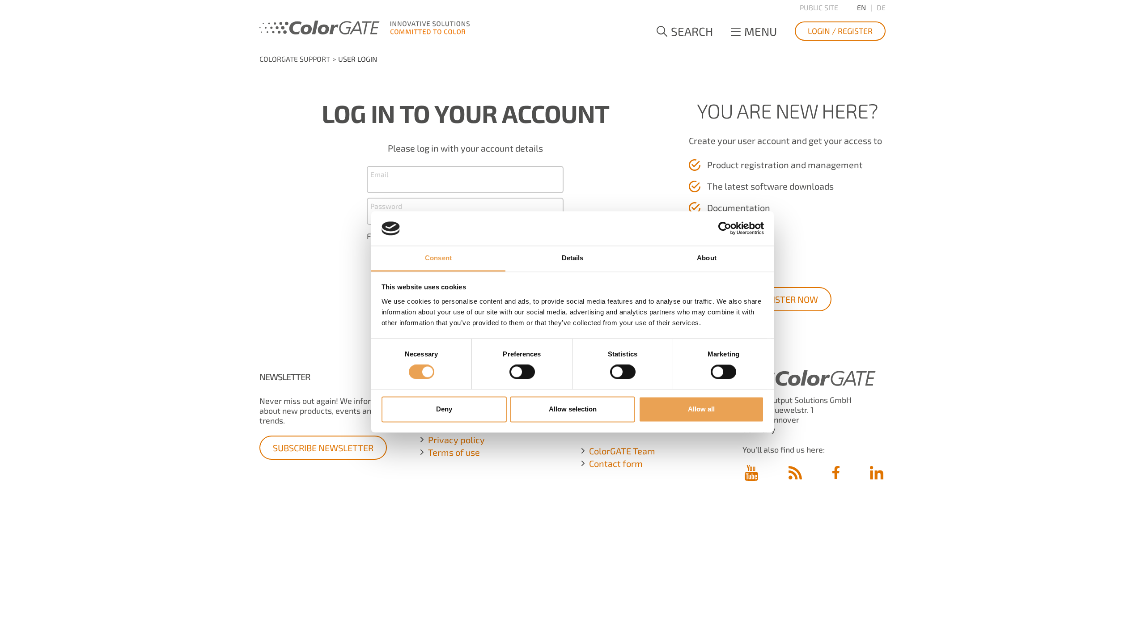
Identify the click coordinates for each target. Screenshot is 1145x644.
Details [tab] (573, 258)
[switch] (522, 372)
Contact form (616, 463)
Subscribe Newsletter (323, 447)
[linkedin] (876, 472)
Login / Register (840, 31)
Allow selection (573, 409)
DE (881, 7)
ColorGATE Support (294, 59)
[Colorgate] (364, 26)
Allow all (701, 409)
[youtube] (751, 473)
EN (861, 7)
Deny (444, 409)
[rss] (795, 472)
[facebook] (836, 472)
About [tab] (707, 258)
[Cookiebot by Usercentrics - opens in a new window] (725, 228)
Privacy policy (456, 439)
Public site (819, 7)
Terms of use (454, 452)
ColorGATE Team (622, 450)
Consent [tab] (438, 258)
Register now (787, 299)
